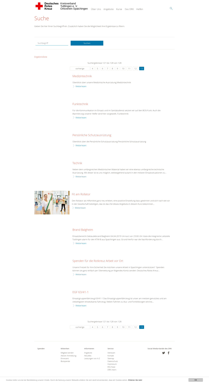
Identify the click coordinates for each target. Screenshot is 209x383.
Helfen (139, 9)
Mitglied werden (67, 353)
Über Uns (96, 9)
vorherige (79, 68)
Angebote (109, 9)
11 (129, 68)
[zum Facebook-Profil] (163, 352)
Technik (77, 163)
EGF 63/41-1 (80, 292)
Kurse (119, 9)
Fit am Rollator (81, 194)
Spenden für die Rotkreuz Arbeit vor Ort (97, 261)
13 (141, 68)
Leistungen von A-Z (92, 358)
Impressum (112, 364)
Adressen (111, 353)
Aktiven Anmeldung (68, 356)
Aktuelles (87, 356)
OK (195, 380)
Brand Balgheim (82, 230)
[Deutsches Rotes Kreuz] (47, 6)
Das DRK (129, 9)
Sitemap (111, 358)
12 (135, 68)
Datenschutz (113, 361)
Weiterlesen (80, 86)
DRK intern (112, 370)
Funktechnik (80, 104)
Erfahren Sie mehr (135, 380)
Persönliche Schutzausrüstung (91, 135)
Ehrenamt (65, 358)
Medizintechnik (82, 76)
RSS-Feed (111, 367)
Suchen (87, 43)
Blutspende (65, 361)
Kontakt (111, 356)
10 (123, 68)
